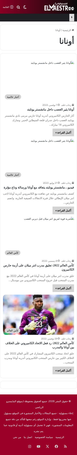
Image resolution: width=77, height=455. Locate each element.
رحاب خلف (66, 105)
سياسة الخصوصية (44, 437)
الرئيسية (67, 30)
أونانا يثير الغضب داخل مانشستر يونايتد (50, 109)
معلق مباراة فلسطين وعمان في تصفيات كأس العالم (40, 18)
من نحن (17, 437)
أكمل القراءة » (63, 132)
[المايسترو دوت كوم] (59, 7)
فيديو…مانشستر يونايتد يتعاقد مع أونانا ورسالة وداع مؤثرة (39, 187)
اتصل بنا (28, 437)
